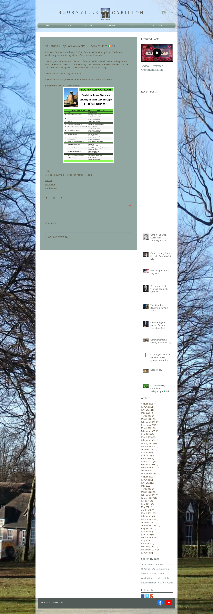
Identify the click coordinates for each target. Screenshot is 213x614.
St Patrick (78, 175)
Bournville (50, 184)
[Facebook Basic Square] (142, 596)
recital (157, 578)
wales (170, 582)
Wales (155, 569)
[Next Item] (168, 53)
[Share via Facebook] (46, 197)
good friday (146, 578)
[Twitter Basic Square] (147, 596)
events (161, 573)
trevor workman (148, 582)
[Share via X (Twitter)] (53, 197)
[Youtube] (169, 602)
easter (153, 573)
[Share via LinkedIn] (61, 197)
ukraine (162, 582)
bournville (59, 175)
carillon (49, 175)
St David (168, 564)
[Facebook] (160, 602)
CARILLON (128, 12)
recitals (165, 578)
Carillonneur (51, 188)
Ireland (88, 175)
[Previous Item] (145, 53)
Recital (69, 175)
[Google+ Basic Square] (151, 596)
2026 (143, 564)
